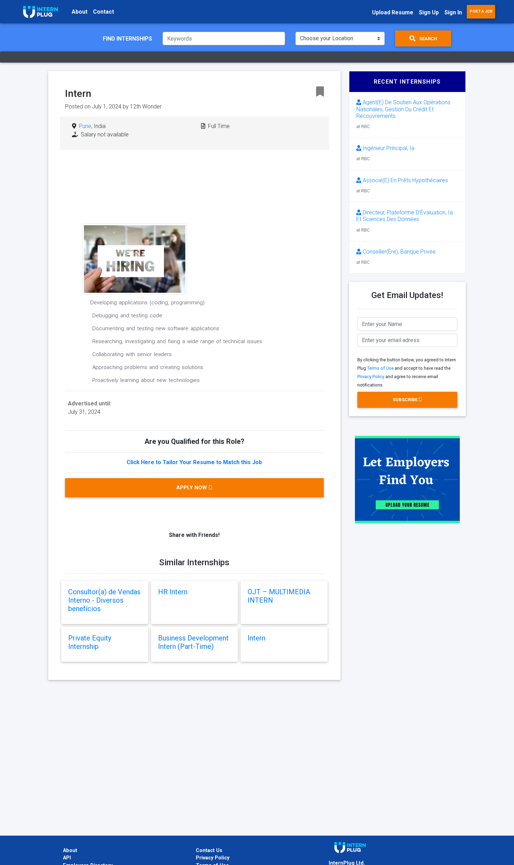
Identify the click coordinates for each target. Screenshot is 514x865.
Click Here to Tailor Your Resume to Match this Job (194, 462)
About (79, 11)
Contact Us (209, 850)
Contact (103, 11)
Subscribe (406, 399)
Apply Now (192, 487)
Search (427, 38)
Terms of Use (380, 368)
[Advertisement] (248, 212)
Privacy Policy (370, 376)
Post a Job (481, 11)
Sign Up (429, 12)
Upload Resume (392, 12)
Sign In (453, 12)
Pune (85, 126)
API (67, 858)
